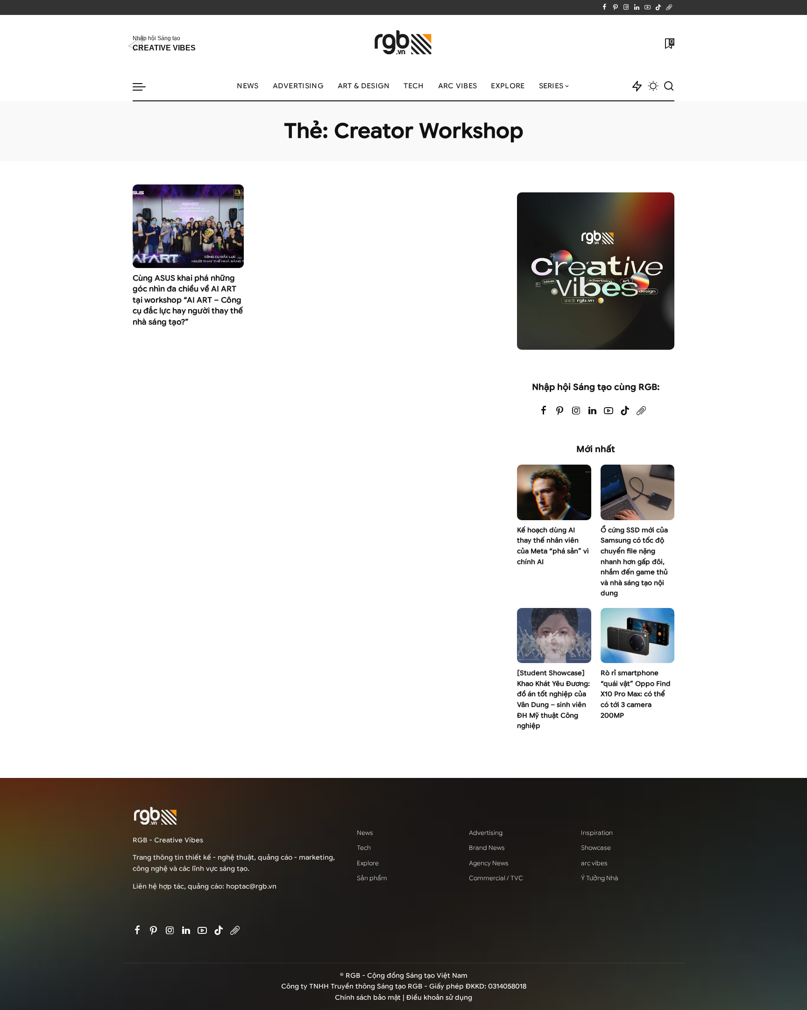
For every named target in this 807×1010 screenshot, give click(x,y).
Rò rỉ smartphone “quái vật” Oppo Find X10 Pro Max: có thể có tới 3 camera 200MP (636, 694)
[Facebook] (604, 7)
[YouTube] (647, 7)
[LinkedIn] (636, 7)
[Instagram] (626, 7)
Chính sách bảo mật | (370, 998)
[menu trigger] (144, 86)
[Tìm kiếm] (668, 86)
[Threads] (669, 7)
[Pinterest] (615, 7)
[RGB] (403, 43)
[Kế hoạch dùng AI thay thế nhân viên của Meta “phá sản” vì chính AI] (554, 492)
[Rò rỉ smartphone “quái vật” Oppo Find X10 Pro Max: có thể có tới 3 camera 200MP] (637, 636)
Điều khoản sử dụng (439, 998)
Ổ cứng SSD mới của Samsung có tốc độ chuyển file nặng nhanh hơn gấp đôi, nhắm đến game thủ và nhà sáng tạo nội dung (634, 561)
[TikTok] (658, 7)
